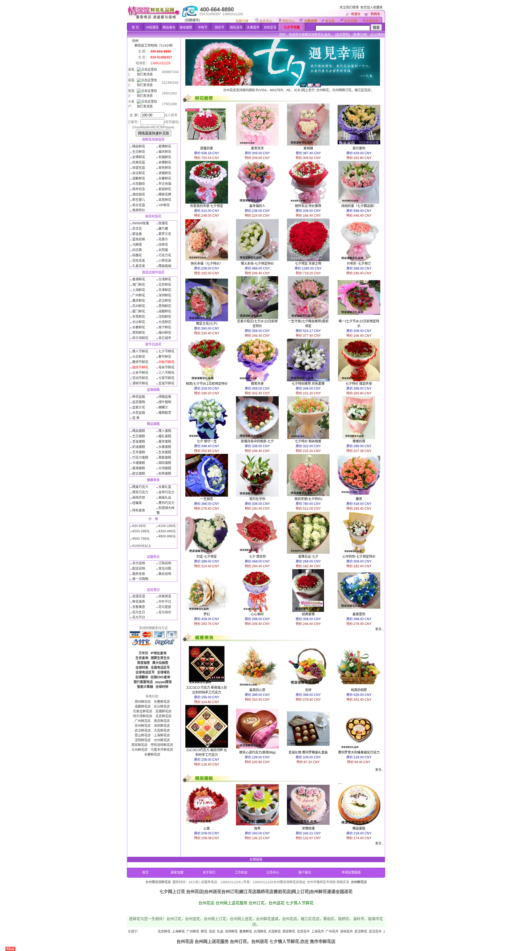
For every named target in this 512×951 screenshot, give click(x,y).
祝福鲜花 (164, 157)
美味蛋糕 (185, 27)
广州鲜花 (138, 295)
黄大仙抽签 (160, 663)
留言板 (330, 21)
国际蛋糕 (164, 463)
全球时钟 (161, 687)
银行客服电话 (143, 682)
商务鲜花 (164, 168)
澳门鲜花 (138, 285)
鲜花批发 (380, 931)
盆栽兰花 (138, 407)
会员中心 (265, 21)
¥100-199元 (167, 526)
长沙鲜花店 (162, 706)
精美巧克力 (140, 487)
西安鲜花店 (139, 745)
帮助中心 (288, 21)
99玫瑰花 (152, 27)
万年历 (143, 653)
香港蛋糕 (138, 468)
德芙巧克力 (140, 492)
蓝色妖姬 (138, 239)
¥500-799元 (141, 539)
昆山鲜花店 (143, 735)
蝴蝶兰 (163, 407)
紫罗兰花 (164, 234)
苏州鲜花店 (143, 726)
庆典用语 (164, 596)
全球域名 (163, 672)
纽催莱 (137, 503)
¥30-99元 (139, 526)
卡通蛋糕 (138, 463)
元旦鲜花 (138, 357)
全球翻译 (141, 677)
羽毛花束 (138, 261)
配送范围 (350, 21)
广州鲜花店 (143, 721)
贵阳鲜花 (138, 333)
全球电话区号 (145, 672)
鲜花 (166, 931)
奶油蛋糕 (138, 447)
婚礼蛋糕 (164, 436)
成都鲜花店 (143, 706)
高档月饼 (138, 498)
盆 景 (135, 418)
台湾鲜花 (164, 279)
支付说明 (138, 563)
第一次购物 (140, 579)
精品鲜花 (138, 146)
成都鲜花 (164, 311)
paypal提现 (163, 682)
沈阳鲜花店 (143, 740)
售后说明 (164, 574)
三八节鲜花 (166, 373)
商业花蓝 (138, 205)
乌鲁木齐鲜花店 (162, 750)
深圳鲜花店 (162, 726)
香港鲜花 (138, 279)
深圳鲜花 (164, 295)
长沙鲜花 (138, 322)
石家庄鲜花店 (142, 711)
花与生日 (138, 612)
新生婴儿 (138, 200)
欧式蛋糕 (138, 473)
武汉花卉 (337, 931)
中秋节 (202, 27)
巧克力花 (164, 255)
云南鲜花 (352, 931)
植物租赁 (164, 413)
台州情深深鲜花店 (158, 882)
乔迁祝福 (164, 184)
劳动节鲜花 (140, 378)
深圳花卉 (308, 931)
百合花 (137, 229)
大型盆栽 (138, 413)
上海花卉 (280, 931)
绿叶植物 (164, 402)
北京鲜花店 (163, 716)
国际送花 (236, 27)
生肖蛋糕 (164, 452)
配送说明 (138, 568)
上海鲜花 (138, 290)
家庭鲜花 (164, 189)
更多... (379, 629)
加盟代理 (241, 21)
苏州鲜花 (138, 306)
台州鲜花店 (162, 740)
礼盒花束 (138, 266)
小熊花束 (164, 261)
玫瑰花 (163, 223)
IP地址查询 (158, 653)
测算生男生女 (160, 658)
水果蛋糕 (164, 447)
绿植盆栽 (164, 397)
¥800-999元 (167, 536)
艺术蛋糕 (138, 452)
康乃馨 (163, 229)
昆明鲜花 (164, 306)
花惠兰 (163, 239)
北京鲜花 (164, 285)
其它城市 (164, 338)
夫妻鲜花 (164, 178)
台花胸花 (138, 184)
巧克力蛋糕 (140, 457)
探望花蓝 (138, 168)
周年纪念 (138, 189)
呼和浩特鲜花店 (162, 745)
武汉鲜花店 (143, 730)
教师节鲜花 (140, 362)
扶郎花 (163, 245)
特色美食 (138, 510)
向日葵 (137, 250)
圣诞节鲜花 (166, 383)
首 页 (135, 27)
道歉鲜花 (138, 178)
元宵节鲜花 (166, 378)
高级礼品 (164, 498)
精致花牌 (164, 194)
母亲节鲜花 (166, 367)
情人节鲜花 (140, 351)
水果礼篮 (164, 487)
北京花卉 (265, 931)
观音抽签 (143, 663)
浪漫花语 (138, 596)
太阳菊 (163, 250)
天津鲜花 (164, 290)
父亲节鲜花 (140, 373)
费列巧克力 (166, 503)
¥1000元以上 (141, 546)
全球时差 (141, 667)
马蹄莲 (137, 245)
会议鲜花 (138, 173)
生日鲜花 (138, 152)
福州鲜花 (164, 333)
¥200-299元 (141, 531)
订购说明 (164, 563)
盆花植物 (138, 402)
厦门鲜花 (138, 311)
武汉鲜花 (164, 301)
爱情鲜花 (164, 146)
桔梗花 (137, 255)
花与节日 (138, 617)
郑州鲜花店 (143, 702)
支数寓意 (138, 607)
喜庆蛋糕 (164, 441)
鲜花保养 (138, 602)
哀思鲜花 (164, 200)
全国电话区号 (160, 667)
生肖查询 (141, 658)
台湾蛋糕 (164, 468)
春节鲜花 (164, 357)
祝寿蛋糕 (164, 473)
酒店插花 (138, 194)
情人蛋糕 (164, 431)
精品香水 (169, 27)
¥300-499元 (167, 531)
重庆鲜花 (138, 301)
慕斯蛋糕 (164, 457)
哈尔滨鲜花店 (142, 716)
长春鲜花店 (162, 702)
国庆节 (219, 27)
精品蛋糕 (138, 431)
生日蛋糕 (138, 436)
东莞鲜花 (138, 317)
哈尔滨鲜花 (140, 338)
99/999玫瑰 (140, 223)
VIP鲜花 (164, 205)
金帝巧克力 (166, 492)
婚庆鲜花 (164, 152)
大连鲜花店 (162, 730)
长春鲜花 (138, 327)
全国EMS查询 (160, 677)
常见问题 (164, 568)
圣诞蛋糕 (138, 441)
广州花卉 (294, 931)
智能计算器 (145, 687)
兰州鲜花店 (139, 750)
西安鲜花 (251, 931)
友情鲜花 (138, 157)
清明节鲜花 (140, 383)
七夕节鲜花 (166, 351)
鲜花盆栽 (138, 397)
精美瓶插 (164, 266)
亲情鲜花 (164, 162)
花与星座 (164, 607)
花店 (174, 931)
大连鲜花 (164, 322)
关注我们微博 (349, 7)
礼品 (182, 931)
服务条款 (138, 574)
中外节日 (164, 602)
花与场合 (164, 612)
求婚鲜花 (164, 173)
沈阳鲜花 (164, 317)
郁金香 (137, 234)
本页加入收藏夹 (371, 7)
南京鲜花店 (162, 721)
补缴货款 (372, 21)
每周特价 (138, 210)
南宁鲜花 (164, 327)
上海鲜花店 (162, 735)
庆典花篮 (138, 162)
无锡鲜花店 (163, 711)
